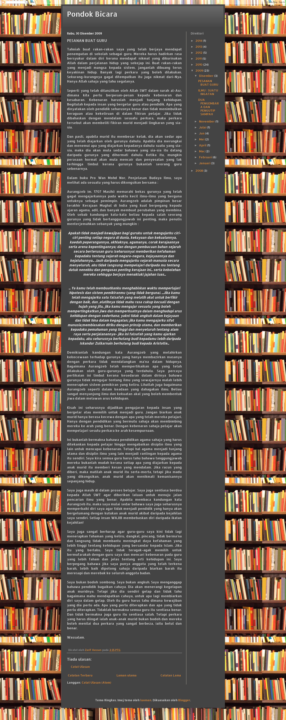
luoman (145, 700)
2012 (199, 52)
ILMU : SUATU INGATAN (208, 92)
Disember (206, 76)
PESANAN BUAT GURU (208, 82)
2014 (199, 41)
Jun (202, 133)
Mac (202, 151)
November (207, 121)
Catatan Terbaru (80, 675)
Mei (202, 139)
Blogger (184, 700)
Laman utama (126, 675)
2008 (199, 170)
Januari (205, 163)
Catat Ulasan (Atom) (96, 682)
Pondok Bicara (92, 13)
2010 (199, 64)
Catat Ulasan (80, 667)
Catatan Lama (170, 675)
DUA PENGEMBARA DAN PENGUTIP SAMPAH (208, 107)
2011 (198, 58)
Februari (206, 157)
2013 (199, 46)
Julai (203, 127)
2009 (199, 70)
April (203, 145)
